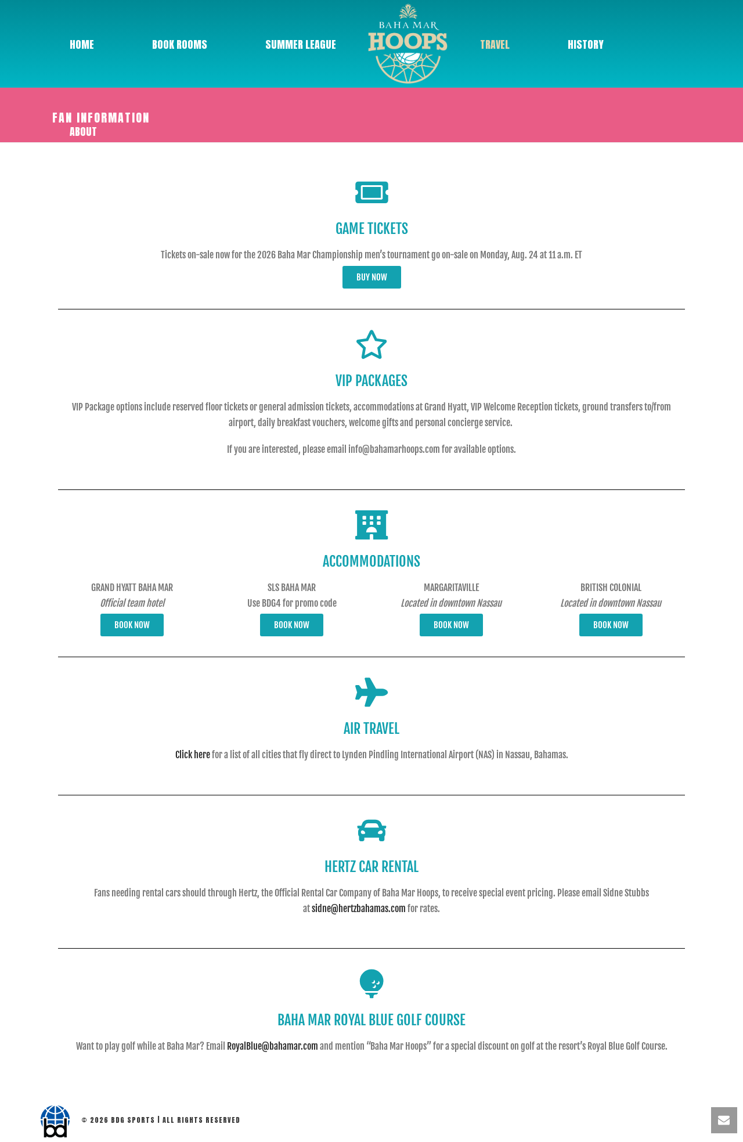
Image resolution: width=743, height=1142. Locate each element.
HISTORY (586, 44)
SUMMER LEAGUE (300, 44)
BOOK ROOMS (179, 44)
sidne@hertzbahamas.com (359, 908)
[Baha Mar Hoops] (408, 43)
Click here (192, 755)
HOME (82, 44)
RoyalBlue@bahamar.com (272, 1046)
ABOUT (83, 131)
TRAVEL (495, 44)
